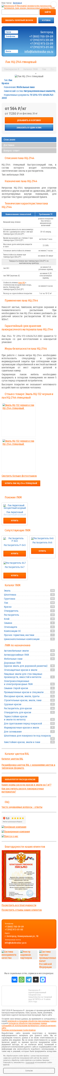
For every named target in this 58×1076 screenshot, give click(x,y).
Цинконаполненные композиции (21, 639)
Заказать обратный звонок (19, 20)
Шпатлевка (10, 594)
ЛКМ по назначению (17, 645)
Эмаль (7, 590)
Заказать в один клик (29, 127)
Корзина (46, 20)
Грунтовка (9, 598)
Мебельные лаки (13, 658)
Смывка (8, 622)
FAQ (7, 802)
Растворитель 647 (14, 567)
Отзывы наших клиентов (21, 876)
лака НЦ (21, 282)
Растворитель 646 (42, 542)
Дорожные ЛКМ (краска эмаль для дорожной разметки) (25, 664)
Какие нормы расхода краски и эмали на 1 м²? (26, 784)
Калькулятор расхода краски (20, 779)
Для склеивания (13, 731)
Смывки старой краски (16, 688)
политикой (30, 1062)
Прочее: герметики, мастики (19, 635)
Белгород (17, 3)
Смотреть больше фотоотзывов (19, 475)
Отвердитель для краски (17, 712)
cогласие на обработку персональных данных (28, 1023)
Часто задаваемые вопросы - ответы (22, 807)
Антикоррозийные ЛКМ (16, 654)
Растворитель (11, 614)
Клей (6, 618)
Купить (14, 520)
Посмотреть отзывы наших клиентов (22, 909)
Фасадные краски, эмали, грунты (21, 696)
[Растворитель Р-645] (14, 539)
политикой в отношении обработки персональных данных (31, 1021)
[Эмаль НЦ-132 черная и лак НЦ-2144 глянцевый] (19, 404)
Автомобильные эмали (16, 650)
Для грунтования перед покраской (23, 723)
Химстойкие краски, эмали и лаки (22, 742)
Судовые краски (12, 704)
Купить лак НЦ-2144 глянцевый (21, 483)
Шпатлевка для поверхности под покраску (27, 735)
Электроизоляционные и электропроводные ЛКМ (18, 683)
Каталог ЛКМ (12, 585)
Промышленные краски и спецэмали (24, 692)
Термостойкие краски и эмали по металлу (15, 718)
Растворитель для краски (18, 708)
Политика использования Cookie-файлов (19, 1030)
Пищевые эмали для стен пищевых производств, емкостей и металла (23, 675)
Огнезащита (10, 627)
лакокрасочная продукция (30, 1015)
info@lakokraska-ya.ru (38, 51)
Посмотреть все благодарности (19, 905)
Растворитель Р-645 (15, 545)
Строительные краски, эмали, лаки (22, 700)
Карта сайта (47, 1015)
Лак (6, 602)
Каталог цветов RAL (17, 754)
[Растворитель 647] (14, 563)
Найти (48, 12)
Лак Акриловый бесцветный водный (15, 513)
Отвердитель (11, 610)
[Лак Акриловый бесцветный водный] (14, 506)
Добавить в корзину (29, 120)
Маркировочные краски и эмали (21, 727)
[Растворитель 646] (42, 538)
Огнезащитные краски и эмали (20, 669)
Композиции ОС (12, 631)
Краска (7, 606)
